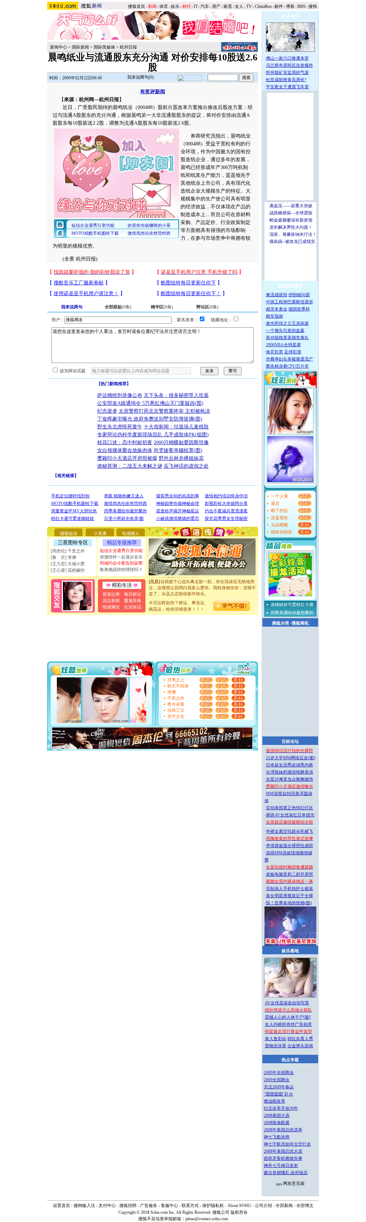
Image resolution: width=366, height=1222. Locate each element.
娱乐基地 (290, 950)
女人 (239, 6)
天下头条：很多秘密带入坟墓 (176, 395)
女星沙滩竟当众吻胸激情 (289, 779)
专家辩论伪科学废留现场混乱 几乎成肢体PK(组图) (153, 434)
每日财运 (132, 594)
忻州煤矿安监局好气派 (287, 72)
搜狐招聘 (128, 1205)
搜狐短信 (68, 533)
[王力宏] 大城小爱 (68, 563)
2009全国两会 (277, 1079)
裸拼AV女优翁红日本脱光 (290, 815)
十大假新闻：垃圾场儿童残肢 (176, 426)
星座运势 (111, 594)
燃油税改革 (274, 1101)
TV (249, 6)
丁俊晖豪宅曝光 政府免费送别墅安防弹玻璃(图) (149, 419)
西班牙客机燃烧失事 (283, 1158)
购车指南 (274, 316)
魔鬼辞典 (132, 600)
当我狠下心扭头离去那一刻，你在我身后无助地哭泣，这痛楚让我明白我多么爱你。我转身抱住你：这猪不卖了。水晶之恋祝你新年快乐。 (202, 582)
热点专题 (290, 1059)
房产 (216, 6)
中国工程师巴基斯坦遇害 (289, 301)
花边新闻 (111, 600)
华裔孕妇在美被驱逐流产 (289, 359)
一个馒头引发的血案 (285, 330)
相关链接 (65, 475)
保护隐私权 (213, 1205)
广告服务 (148, 1205)
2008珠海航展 (277, 1122)
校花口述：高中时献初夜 (124, 442)
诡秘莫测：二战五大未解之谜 (129, 466)
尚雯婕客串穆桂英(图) (178, 450)
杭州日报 (128, 47)
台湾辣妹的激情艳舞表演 (289, 772)
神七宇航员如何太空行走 (287, 1144)
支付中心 (107, 1205)
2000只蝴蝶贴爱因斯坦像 (181, 442)
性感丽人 (130, 533)
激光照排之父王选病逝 (287, 323)
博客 (290, 6)
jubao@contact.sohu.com (207, 1218)
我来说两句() (140, 77)
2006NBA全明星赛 (283, 344)
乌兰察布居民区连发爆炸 (289, 65)
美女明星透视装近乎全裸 (289, 895)
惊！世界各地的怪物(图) (289, 902)
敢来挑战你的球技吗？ (121, 569)
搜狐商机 (300, 623)
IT (196, 6)
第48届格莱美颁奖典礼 (287, 337)
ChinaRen (263, 6)
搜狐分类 (280, 623)
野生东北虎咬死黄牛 (119, 426)
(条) (118, 306)
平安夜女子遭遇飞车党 (287, 86)
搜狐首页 (136, 6)
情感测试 (111, 607)
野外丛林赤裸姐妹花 (181, 458)
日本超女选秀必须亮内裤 (289, 765)
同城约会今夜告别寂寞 (121, 563)
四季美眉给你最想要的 (292, 612)
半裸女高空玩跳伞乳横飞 (289, 831)
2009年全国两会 (279, 1072)
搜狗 (313, 6)
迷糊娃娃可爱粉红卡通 (292, 604)
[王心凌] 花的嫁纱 (68, 570)
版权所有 (239, 1212)
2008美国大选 (277, 1115)
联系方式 (190, 1205)
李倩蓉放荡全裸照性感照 (289, 845)
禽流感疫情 (276, 294)
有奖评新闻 (152, 91)
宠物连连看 (275, 1045)
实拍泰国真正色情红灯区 (289, 807)
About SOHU (239, 1205)
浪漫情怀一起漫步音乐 (121, 557)
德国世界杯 (299, 309)
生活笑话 (132, 607)
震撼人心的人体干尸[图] (288, 1017)
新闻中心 (58, 47)
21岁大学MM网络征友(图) (290, 757)
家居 (227, 6)
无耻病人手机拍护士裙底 (289, 888)
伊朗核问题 (299, 294)
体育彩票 (274, 351)
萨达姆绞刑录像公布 (119, 395)
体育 (163, 6)
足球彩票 (292, 351)
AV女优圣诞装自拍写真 (287, 1002)
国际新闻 (80, 47)
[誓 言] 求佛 (63, 557)
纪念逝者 (107, 411)
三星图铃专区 (73, 542)
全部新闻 (284, 1205)
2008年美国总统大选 (283, 1151)
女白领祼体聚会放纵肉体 (124, 450)
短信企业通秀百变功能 (121, 550)
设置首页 (61, 1205)
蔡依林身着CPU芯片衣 (287, 366)
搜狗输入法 (84, 1205)
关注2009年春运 (279, 1086)
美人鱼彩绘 (275, 1038)
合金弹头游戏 (300, 1045)
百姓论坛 (290, 741)
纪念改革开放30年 (281, 1108)
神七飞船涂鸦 (277, 1136)
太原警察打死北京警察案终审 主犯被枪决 (164, 411)
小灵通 (100, 533)
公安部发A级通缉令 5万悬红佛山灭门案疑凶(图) (150, 403)
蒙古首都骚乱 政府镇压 (286, 1172)
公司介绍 (263, 1205)
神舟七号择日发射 (281, 1165)
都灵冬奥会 (276, 309)
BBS (301, 6)
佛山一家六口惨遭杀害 (287, 58)
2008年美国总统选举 (283, 1129)
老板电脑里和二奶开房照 (289, 874)
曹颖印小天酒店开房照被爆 (127, 458)
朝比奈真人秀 (300, 1038)
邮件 (278, 6)
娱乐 (175, 6)
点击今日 (290, 16)
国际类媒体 (104, 47)
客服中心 (169, 1205)
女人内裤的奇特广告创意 (288, 1024)
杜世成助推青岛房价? (286, 79)
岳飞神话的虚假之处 (186, 466)
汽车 (205, 6)
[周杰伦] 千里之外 (68, 550)
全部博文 (304, 1205)
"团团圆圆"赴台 (278, 1094)
